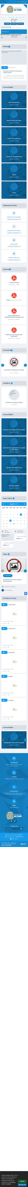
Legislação (14, 244)
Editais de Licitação (14, 230)
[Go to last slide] (2, 37)
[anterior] (3, 504)
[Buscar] (25, 27)
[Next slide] (26, 37)
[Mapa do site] (20, 17)
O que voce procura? (6, 27)
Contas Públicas (14, 257)
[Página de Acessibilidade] (23, 17)
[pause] (16, 36)
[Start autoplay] (12, 36)
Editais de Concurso (14, 217)
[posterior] (25, 504)
